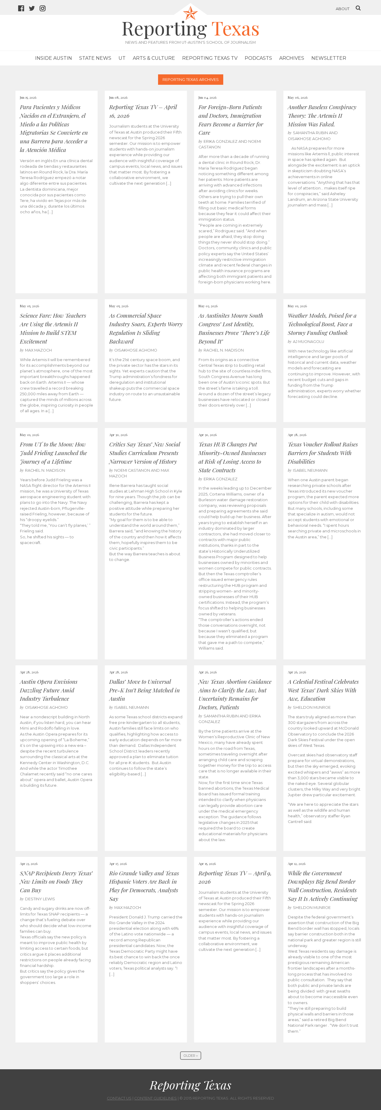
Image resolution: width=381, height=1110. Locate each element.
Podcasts (258, 58)
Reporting (190, 27)
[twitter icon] (34, 8)
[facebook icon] (23, 8)
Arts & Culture (154, 58)
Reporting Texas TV (210, 58)
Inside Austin (53, 58)
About (342, 9)
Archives (291, 58)
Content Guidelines (155, 1098)
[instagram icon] (45, 8)
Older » (191, 1055)
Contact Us (119, 1098)
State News (95, 58)
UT (122, 58)
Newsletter (328, 58)
